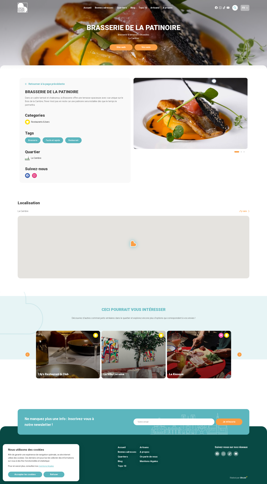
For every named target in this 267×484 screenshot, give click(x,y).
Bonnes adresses (104, 7)
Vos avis (146, 47)
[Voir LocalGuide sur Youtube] (228, 8)
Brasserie (32, 140)
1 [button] (236, 152)
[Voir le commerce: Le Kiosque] (199, 354)
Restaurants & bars (40, 122)
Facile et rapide (53, 140)
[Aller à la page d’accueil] (33, 8)
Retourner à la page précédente (47, 84)
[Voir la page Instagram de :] (34, 175)
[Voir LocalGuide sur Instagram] (220, 7)
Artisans (154, 7)
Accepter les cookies (25, 474)
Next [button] (239, 354)
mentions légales (46, 466)
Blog (132, 7)
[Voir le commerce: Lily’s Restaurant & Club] (68, 354)
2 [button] (241, 152)
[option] (191, 113)
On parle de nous (149, 456)
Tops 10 (143, 7)
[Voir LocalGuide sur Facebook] (216, 7)
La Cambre (36, 158)
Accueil (87, 7)
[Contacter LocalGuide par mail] (235, 453)
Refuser (54, 474)
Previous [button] (27, 354)
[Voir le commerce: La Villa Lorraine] (134, 354)
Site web (121, 47)
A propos (167, 7)
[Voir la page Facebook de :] (27, 175)
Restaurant (73, 140)
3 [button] (244, 152)
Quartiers (122, 8)
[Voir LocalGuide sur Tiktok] (224, 7)
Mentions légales (149, 461)
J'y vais (243, 211)
